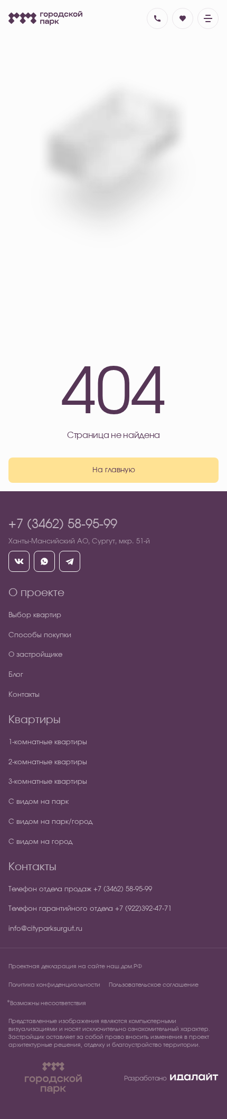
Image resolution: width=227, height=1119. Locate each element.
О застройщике (35, 654)
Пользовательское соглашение (153, 985)
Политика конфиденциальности (54, 985)
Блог (15, 675)
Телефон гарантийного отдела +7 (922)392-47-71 (90, 909)
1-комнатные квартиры (47, 742)
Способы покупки (39, 635)
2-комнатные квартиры (47, 762)
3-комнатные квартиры (47, 782)
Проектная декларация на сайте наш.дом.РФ (75, 966)
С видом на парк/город (50, 822)
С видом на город (40, 842)
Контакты (24, 695)
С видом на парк (38, 802)
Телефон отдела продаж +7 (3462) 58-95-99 (80, 889)
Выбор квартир (34, 615)
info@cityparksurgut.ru (45, 929)
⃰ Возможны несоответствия (47, 1003)
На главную (113, 470)
